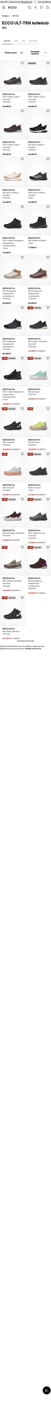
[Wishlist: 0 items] (41, 7)
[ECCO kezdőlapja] (12, 7)
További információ (33, 649)
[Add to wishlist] (22, 63)
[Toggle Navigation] (4, 7)
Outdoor (5, 16)
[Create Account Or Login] (35, 7)
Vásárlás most (20, 2)
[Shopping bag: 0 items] (47, 7)
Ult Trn (16, 16)
